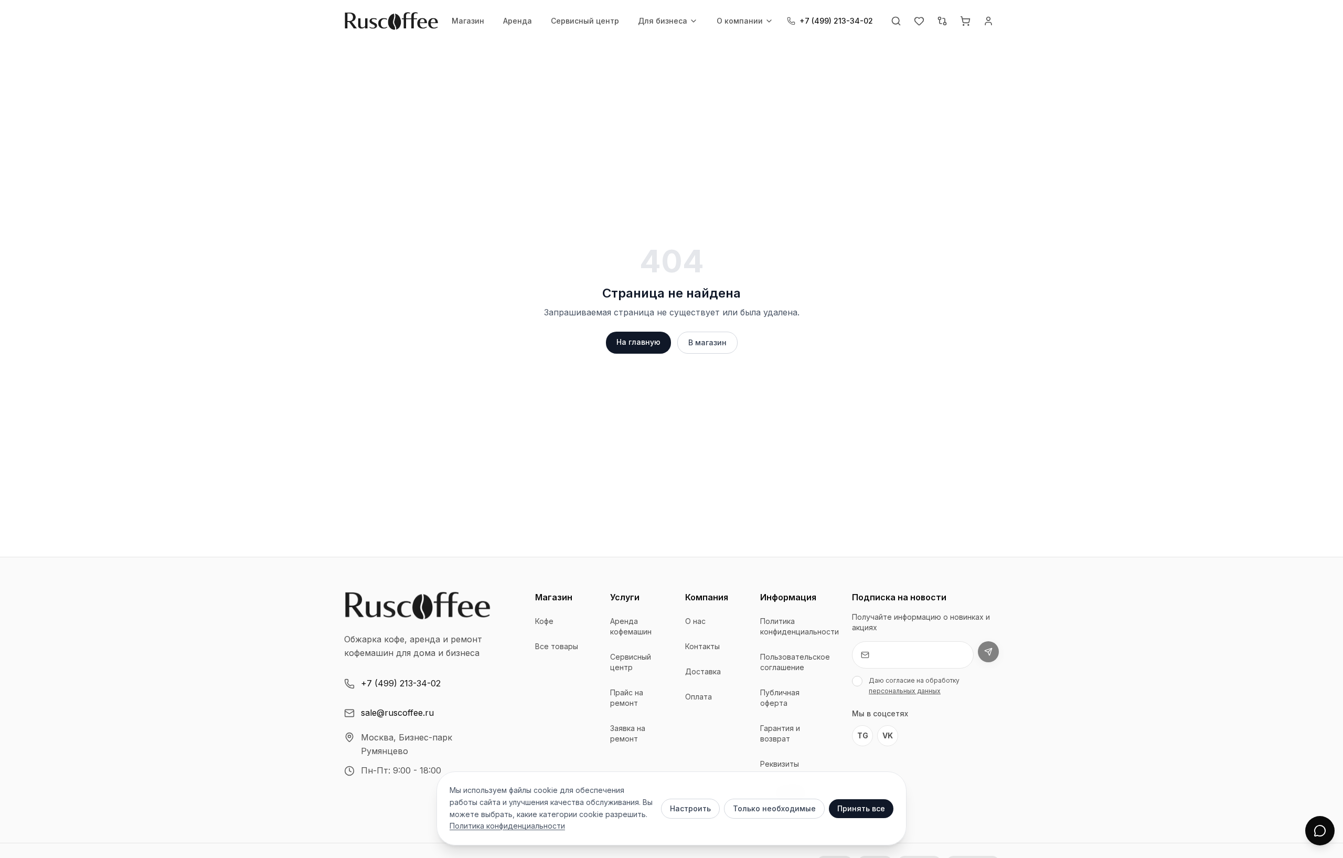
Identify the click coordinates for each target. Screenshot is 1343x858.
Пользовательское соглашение (795, 662)
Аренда (517, 20)
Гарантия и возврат (780, 733)
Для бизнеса (662, 20)
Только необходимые (774, 808)
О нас (695, 621)
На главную (638, 341)
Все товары (556, 646)
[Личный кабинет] (988, 20)
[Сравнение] (942, 20)
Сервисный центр (585, 20)
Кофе (544, 621)
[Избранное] (919, 20)
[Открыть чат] (1320, 830)
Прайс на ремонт (626, 697)
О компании (740, 20)
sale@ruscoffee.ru (397, 712)
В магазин (707, 342)
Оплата (698, 696)
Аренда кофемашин (631, 626)
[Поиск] (896, 20)
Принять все (861, 808)
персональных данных (905, 691)
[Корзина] (965, 20)
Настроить (690, 808)
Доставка (703, 671)
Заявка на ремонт (627, 733)
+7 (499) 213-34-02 (401, 683)
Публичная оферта (780, 697)
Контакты (702, 646)
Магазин (468, 20)
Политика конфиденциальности (799, 626)
